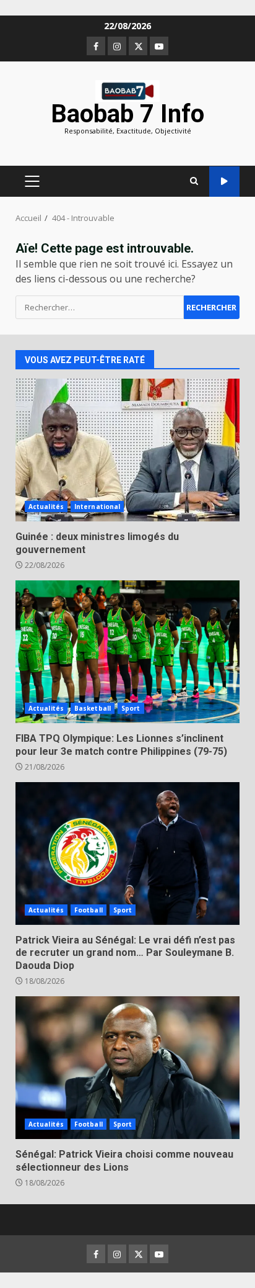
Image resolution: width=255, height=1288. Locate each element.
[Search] (194, 181)
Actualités (46, 506)
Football (88, 910)
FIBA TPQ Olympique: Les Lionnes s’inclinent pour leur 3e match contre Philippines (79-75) (127, 651)
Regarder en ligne (224, 181)
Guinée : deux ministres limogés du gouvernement (127, 450)
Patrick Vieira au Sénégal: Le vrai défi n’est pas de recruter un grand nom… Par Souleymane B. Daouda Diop (127, 853)
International (97, 506)
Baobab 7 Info (127, 113)
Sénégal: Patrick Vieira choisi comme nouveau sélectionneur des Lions (127, 1067)
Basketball (92, 708)
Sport (130, 708)
